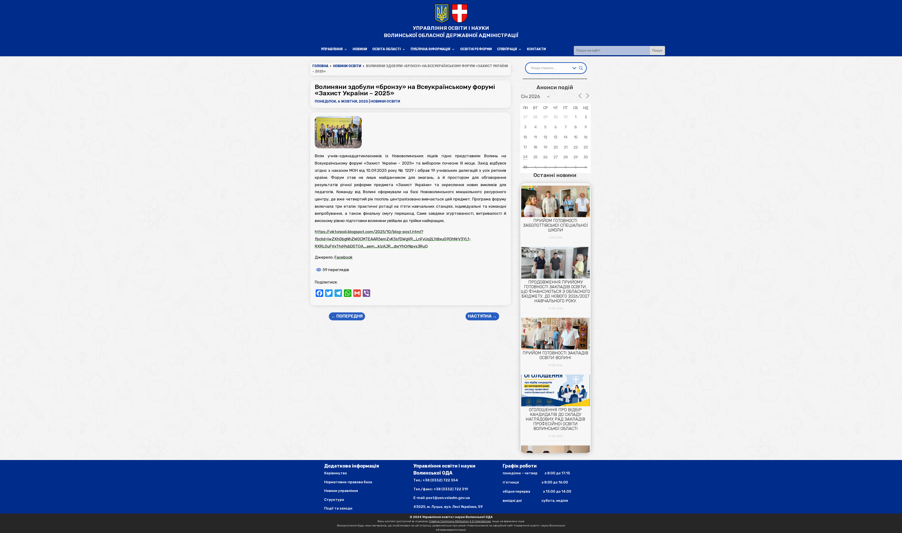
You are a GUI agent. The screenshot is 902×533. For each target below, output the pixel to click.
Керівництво (335, 473)
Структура (334, 500)
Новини (360, 49)
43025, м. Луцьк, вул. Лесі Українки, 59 (448, 507)
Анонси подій (555, 87)
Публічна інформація (430, 49)
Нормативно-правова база (348, 482)
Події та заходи (338, 508)
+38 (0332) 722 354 (440, 480)
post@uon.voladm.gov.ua (448, 498)
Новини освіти (385, 101)
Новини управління (341, 491)
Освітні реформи (476, 49)
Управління (332, 49)
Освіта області (386, 49)
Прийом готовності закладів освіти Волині (555, 355)
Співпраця (507, 49)
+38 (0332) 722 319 (451, 489)
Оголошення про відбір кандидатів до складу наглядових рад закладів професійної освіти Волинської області (555, 419)
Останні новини (554, 175)
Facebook (343, 257)
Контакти (536, 49)
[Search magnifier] (581, 68)
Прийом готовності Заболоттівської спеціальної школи (555, 225)
